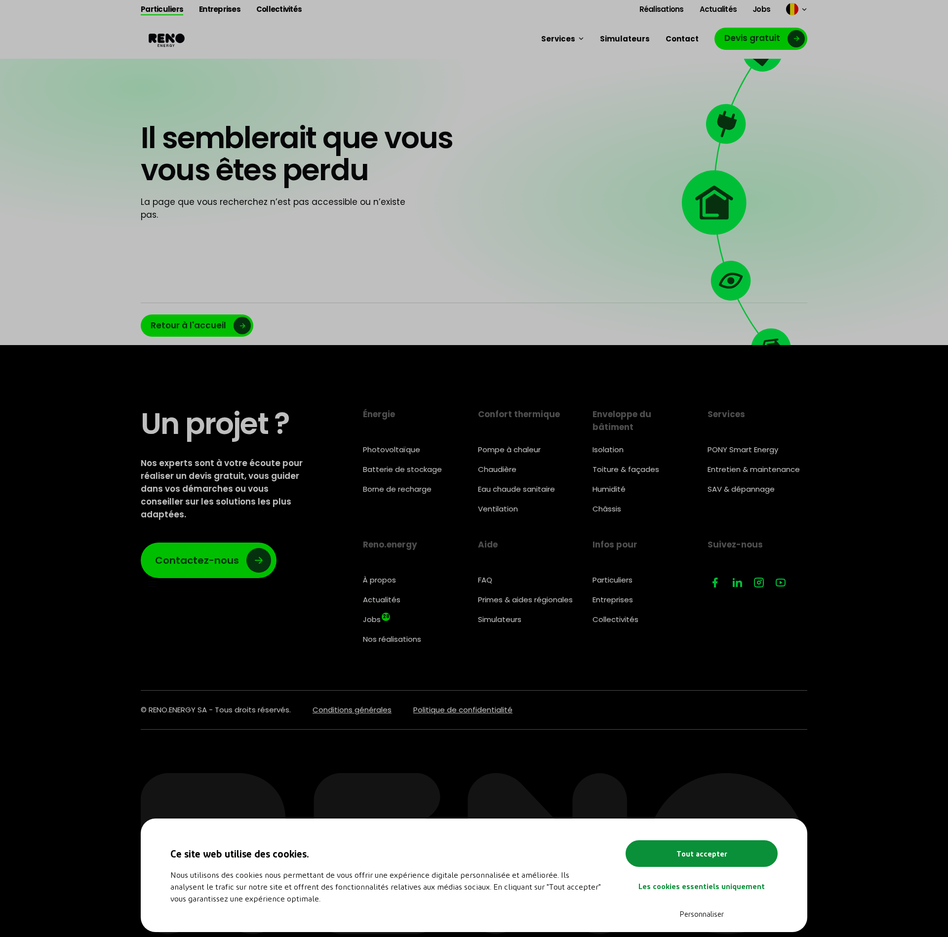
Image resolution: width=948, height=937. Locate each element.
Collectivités (615, 619)
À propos (379, 580)
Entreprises (612, 599)
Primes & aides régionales (525, 599)
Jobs (376, 619)
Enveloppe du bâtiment (621, 420)
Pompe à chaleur (509, 449)
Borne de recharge (397, 489)
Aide (488, 544)
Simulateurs (499, 619)
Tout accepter (701, 853)
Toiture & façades (625, 469)
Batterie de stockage (402, 469)
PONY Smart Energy (743, 449)
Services (726, 414)
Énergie (379, 414)
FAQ (485, 580)
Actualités (381, 599)
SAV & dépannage (741, 489)
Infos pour (614, 544)
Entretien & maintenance (754, 469)
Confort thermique (519, 414)
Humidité (609, 489)
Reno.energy (390, 544)
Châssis (606, 509)
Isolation (608, 449)
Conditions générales (352, 709)
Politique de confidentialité (463, 709)
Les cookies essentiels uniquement (701, 886)
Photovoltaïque (391, 449)
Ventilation (498, 509)
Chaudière (497, 469)
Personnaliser (701, 913)
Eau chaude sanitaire (516, 489)
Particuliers (612, 580)
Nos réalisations (392, 639)
